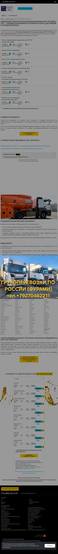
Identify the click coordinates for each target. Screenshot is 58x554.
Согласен (49, 545)
